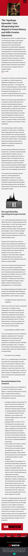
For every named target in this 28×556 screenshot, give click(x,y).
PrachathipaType (17, 542)
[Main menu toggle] (25, 1)
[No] (26, 551)
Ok (14, 553)
